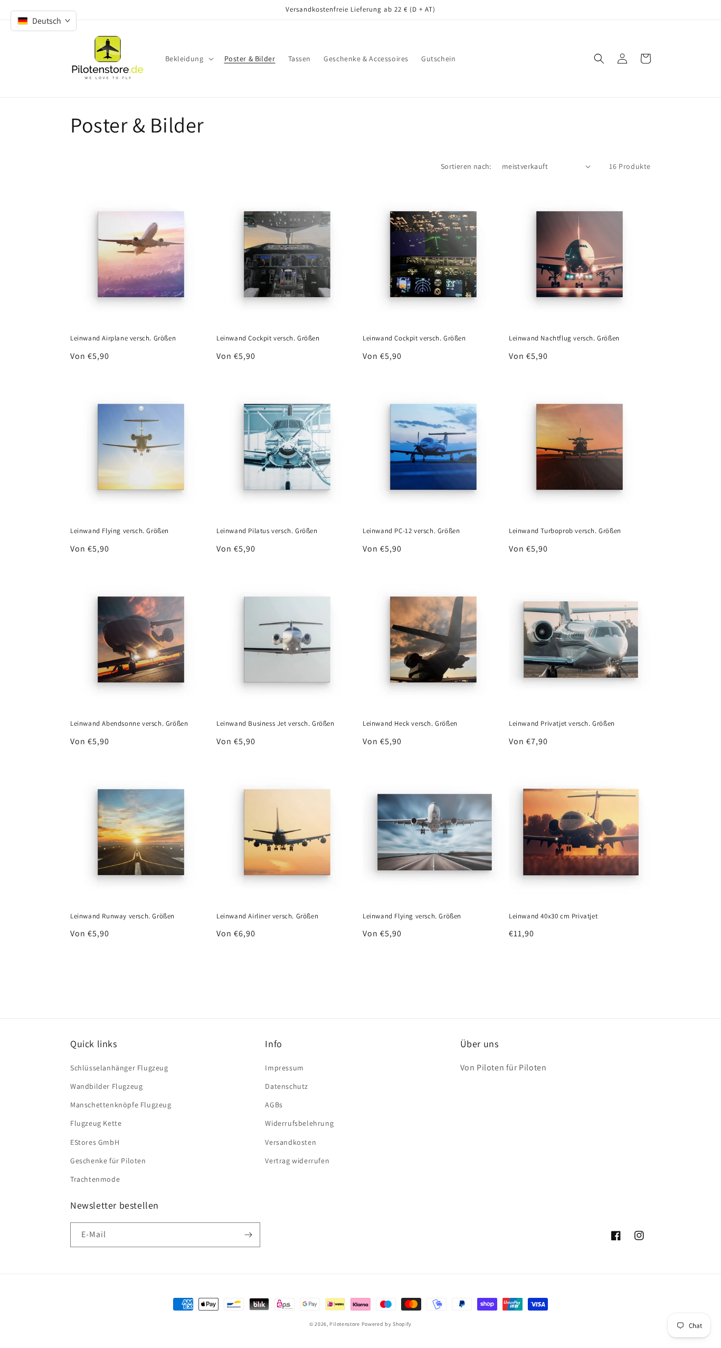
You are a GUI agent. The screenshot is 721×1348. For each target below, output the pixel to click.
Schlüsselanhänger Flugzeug (119, 1067)
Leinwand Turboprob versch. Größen (565, 531)
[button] (188, 59)
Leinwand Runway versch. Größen (122, 916)
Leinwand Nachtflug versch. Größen (564, 338)
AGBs (273, 1104)
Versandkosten (290, 1142)
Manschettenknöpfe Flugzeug (121, 1104)
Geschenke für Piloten (108, 1160)
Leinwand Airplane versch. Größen (123, 338)
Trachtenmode (95, 1179)
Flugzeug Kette (95, 1123)
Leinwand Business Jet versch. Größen (275, 723)
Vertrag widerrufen (297, 1160)
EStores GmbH (94, 1142)
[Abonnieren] (248, 1234)
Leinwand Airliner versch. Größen (267, 916)
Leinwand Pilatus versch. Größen (267, 531)
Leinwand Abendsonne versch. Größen (129, 723)
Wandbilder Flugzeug (106, 1086)
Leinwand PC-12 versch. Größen (411, 531)
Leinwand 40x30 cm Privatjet (553, 916)
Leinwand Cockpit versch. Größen (268, 338)
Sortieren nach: (466, 166)
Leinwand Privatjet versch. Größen (562, 723)
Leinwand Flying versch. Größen (119, 531)
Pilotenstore (345, 1324)
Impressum (284, 1067)
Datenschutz (286, 1086)
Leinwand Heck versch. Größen (410, 723)
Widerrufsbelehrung (299, 1123)
